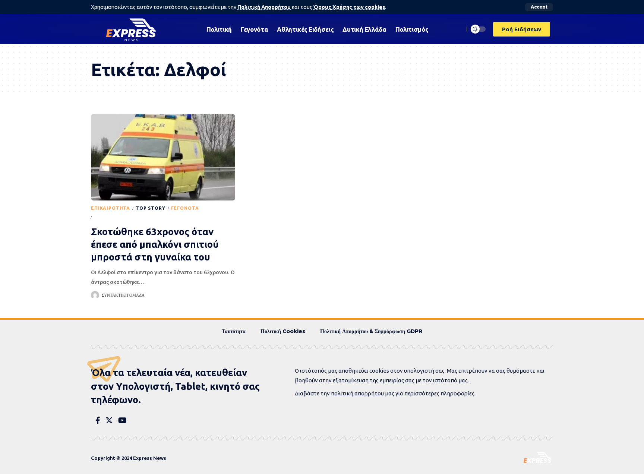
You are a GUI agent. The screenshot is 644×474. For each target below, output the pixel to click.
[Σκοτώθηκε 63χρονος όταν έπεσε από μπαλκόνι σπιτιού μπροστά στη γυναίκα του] (163, 157)
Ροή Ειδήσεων (113, 217)
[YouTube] (122, 420)
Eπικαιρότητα (110, 208)
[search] (456, 29)
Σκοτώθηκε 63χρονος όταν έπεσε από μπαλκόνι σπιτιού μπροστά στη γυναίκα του (155, 244)
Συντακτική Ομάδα (123, 295)
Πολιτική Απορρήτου (264, 7)
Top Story (150, 208)
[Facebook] (98, 420)
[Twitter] (109, 420)
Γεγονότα (185, 208)
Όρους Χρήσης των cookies (349, 7)
